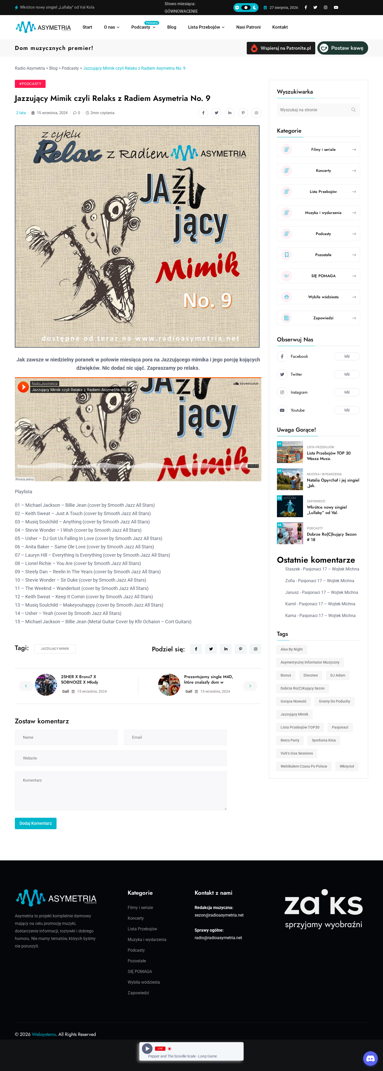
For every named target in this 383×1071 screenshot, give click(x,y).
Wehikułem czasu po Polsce (304, 766)
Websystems (44, 1034)
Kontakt (280, 27)
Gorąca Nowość (293, 701)
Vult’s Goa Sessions (297, 753)
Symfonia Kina (324, 740)
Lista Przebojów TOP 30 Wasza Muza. (329, 456)
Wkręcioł (347, 766)
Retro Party (290, 740)
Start (87, 27)
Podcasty (143, 25)
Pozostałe (137, 960)
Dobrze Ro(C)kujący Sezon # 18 (332, 537)
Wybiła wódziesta (144, 982)
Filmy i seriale (140, 907)
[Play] (147, 1048)
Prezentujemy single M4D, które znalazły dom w (208, 679)
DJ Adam (337, 675)
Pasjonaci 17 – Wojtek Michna (331, 569)
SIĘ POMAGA (140, 971)
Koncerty (136, 918)
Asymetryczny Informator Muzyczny (310, 662)
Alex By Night (292, 649)
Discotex (311, 675)
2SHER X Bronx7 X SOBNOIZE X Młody (79, 679)
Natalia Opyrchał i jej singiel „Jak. (333, 483)
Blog (171, 27)
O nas (109, 27)
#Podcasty (30, 84)
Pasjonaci (340, 727)
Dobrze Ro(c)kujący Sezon (303, 688)
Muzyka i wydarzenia (324, 474)
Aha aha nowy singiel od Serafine (48, 7)
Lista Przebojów (204, 27)
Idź (347, 356)
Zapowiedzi (316, 501)
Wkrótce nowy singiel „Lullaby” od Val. (327, 510)
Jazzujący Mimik (55, 649)
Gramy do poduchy (334, 701)
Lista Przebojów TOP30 (300, 727)
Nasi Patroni (248, 27)
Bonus (286, 675)
